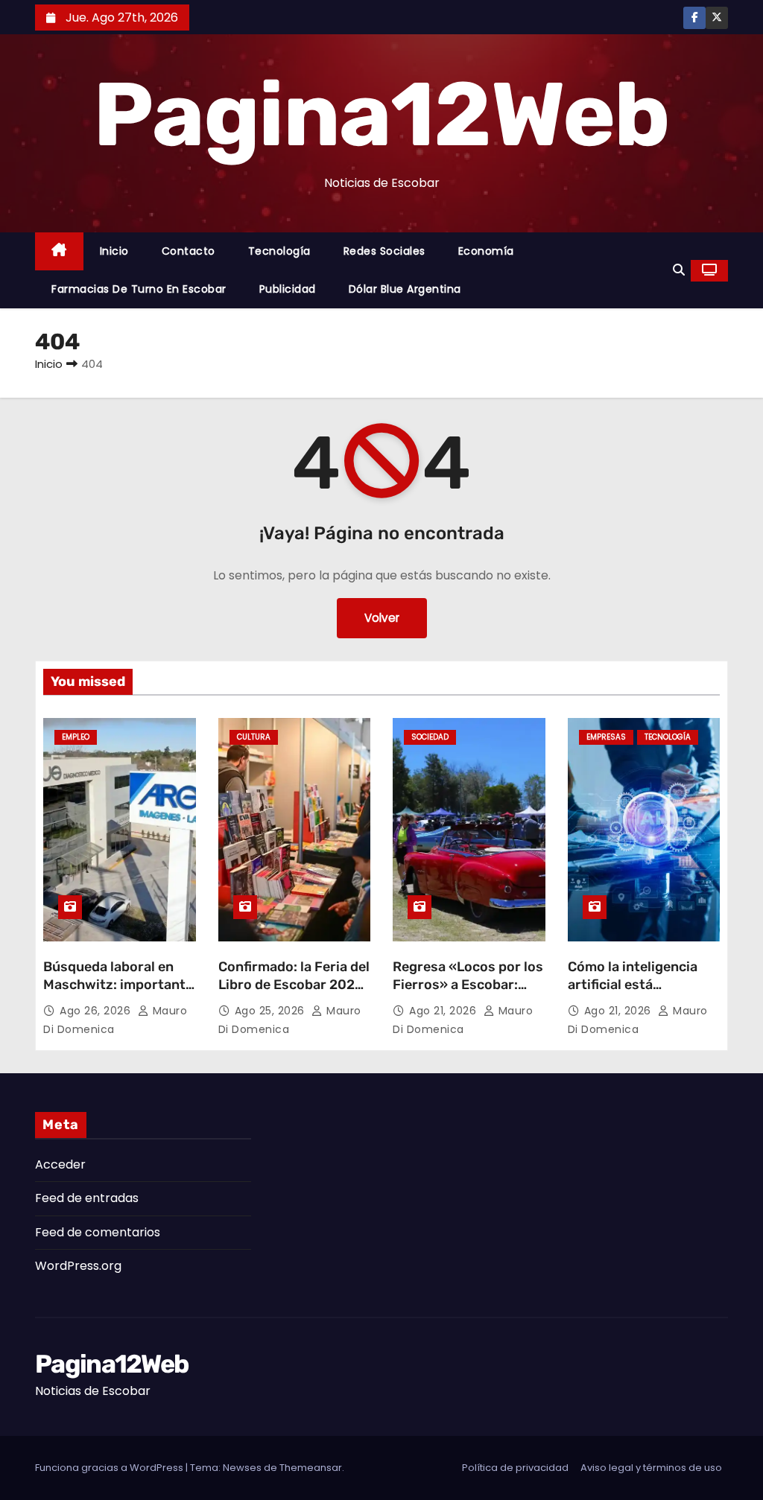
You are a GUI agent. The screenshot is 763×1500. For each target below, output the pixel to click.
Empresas (606, 737)
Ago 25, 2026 (271, 1010)
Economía (486, 251)
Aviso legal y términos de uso (651, 1468)
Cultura (253, 737)
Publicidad (287, 289)
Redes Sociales (384, 251)
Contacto (188, 251)
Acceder (60, 1164)
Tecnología (279, 251)
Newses (242, 1468)
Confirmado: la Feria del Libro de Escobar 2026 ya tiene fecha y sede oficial (294, 994)
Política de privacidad (515, 1468)
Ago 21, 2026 (444, 1010)
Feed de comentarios (97, 1232)
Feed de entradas (87, 1198)
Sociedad (430, 737)
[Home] (59, 251)
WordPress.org (78, 1265)
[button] (679, 270)
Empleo (75, 737)
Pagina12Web (381, 115)
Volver (381, 618)
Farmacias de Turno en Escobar (139, 289)
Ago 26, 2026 (97, 1010)
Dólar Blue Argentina (405, 289)
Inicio (114, 251)
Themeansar (310, 1468)
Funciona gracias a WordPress (110, 1468)
